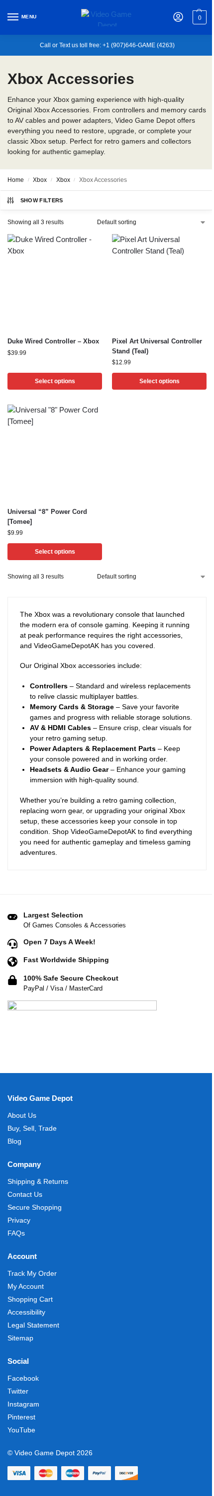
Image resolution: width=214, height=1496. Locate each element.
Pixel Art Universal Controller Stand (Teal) (157, 346)
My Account (25, 1286)
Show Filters (41, 200)
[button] (198, 17)
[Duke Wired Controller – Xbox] (54, 281)
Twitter (17, 1391)
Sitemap (20, 1338)
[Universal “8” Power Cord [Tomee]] (54, 452)
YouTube (21, 1430)
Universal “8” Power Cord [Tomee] (47, 516)
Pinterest (21, 1417)
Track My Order (32, 1273)
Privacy (18, 1220)
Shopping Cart (30, 1299)
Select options (55, 381)
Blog (14, 1141)
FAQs (16, 1233)
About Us (21, 1115)
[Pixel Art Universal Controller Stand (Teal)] (159, 281)
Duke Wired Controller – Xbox (53, 341)
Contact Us (24, 1194)
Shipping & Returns (37, 1181)
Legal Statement (33, 1325)
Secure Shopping (34, 1207)
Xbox (40, 179)
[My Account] (178, 17)
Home (15, 179)
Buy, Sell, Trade (32, 1128)
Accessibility (26, 1312)
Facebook (23, 1378)
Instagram (23, 1404)
